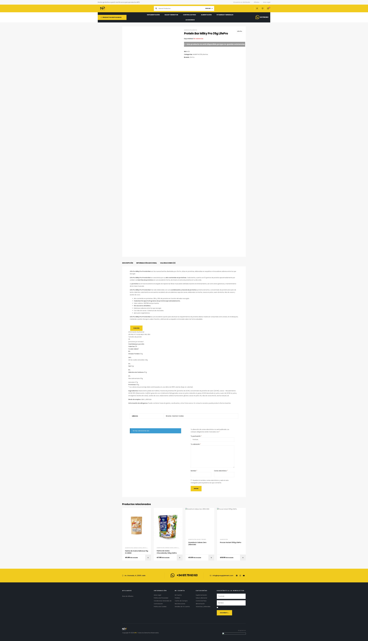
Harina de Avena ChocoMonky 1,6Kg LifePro (167, 552)
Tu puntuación (196, 436)
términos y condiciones (234, 608)
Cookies (181, 416)
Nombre (194, 471)
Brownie (168, 416)
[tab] (127, 263)
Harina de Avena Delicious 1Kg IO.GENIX (136, 552)
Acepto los (230, 608)
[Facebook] (236, 575)
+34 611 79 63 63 (187, 575)
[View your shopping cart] (267, 8)
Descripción (127, 263)
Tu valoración (196, 444)
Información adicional (146, 263)
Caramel (175, 416)
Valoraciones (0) (167, 263)
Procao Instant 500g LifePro (230, 542)
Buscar (208, 8)
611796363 (264, 17)
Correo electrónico (221, 471)
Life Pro (239, 31)
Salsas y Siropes (201, 539)
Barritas (194, 30)
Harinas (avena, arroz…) (140, 548)
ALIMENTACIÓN (188, 30)
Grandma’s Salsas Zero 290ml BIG (197, 543)
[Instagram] (240, 575)
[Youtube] (243, 575)
